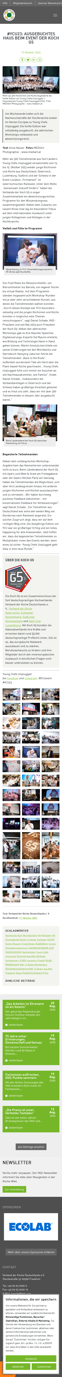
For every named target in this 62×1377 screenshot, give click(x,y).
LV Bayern (38, 968)
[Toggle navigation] (55, 15)
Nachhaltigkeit (28, 952)
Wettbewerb (12, 964)
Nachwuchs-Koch (13, 935)
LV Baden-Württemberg (36, 964)
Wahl (22, 964)
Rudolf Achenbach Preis (35, 972)
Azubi (49, 960)
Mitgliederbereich (22, 3)
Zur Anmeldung (14, 1189)
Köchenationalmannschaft (19, 968)
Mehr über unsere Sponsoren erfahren (31, 1252)
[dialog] (31, 1334)
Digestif (41, 960)
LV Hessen (31, 939)
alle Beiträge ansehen (31, 1147)
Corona (52, 943)
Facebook (12, 678)
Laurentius (32, 960)
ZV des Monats (28, 943)
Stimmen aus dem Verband (31, 956)
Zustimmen (44, 1366)
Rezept (19, 973)
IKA (39, 935)
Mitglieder (46, 935)
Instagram (30, 678)
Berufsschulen (30, 935)
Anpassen (31, 1358)
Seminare (41, 939)
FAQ (5, 3)
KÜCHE (50, 939)
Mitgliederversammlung (16, 948)
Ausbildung (41, 943)
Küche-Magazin (13, 943)
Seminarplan (11, 960)
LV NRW (22, 960)
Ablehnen (18, 1366)
